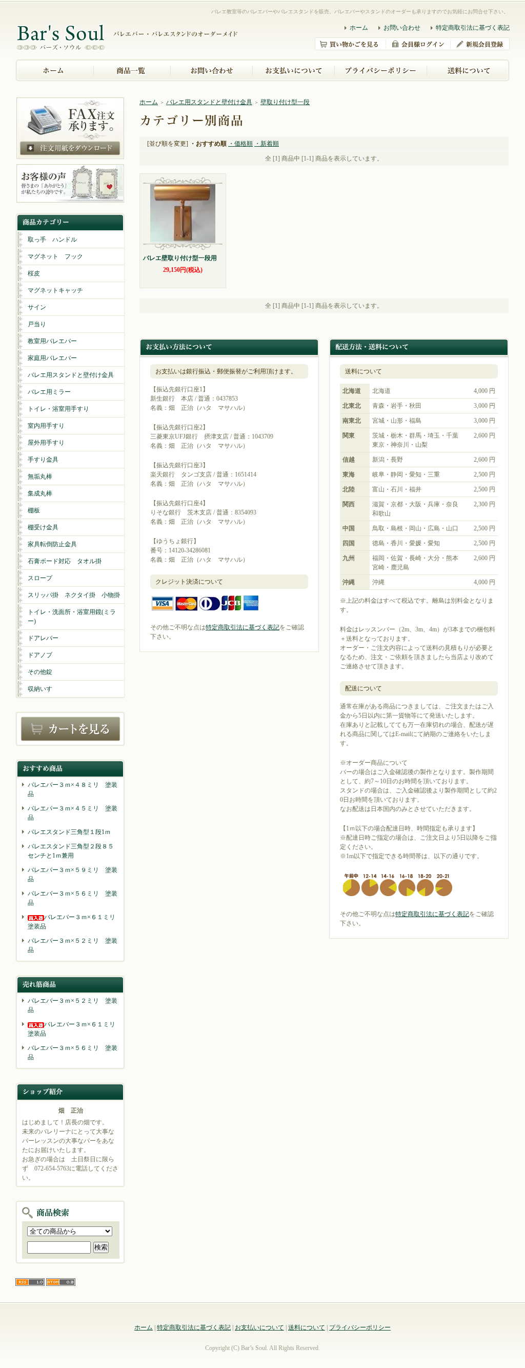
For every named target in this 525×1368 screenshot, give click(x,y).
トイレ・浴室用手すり (58, 408)
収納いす (40, 688)
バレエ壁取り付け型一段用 (180, 258)
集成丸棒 (40, 493)
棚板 (34, 510)
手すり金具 (43, 459)
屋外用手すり (46, 442)
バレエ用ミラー (49, 391)
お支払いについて (259, 1327)
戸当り (37, 324)
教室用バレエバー (52, 341)
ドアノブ (40, 655)
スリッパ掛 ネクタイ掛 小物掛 (74, 595)
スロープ (40, 578)
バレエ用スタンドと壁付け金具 (71, 375)
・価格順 (240, 143)
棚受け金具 (43, 527)
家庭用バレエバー (52, 358)
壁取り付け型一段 (285, 102)
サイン (37, 307)
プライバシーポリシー (360, 1327)
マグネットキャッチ (55, 290)
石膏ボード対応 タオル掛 (65, 561)
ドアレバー (43, 638)
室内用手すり (46, 425)
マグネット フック (55, 256)
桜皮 (34, 273)
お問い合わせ (401, 27)
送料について (306, 1327)
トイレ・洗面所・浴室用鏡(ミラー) (72, 616)
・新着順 (266, 143)
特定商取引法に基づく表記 (473, 27)
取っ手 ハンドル (52, 239)
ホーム (359, 27)
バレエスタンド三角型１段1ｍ (69, 832)
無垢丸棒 (40, 476)
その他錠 (40, 672)
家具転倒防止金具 (52, 544)
